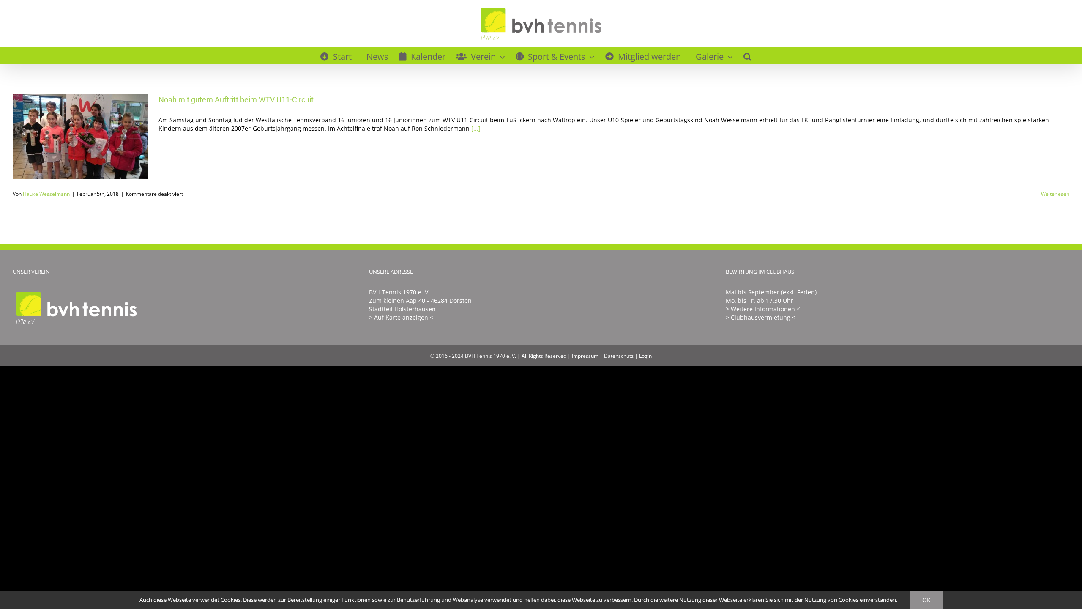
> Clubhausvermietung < (760, 317)
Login (645, 355)
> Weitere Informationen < (763, 309)
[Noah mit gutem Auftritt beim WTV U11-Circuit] (80, 136)
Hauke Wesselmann (46, 194)
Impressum (585, 355)
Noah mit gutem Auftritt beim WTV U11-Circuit (68, 136)
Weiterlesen (1055, 194)
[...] (476, 128)
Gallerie (92, 136)
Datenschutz (619, 355)
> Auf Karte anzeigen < (401, 317)
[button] (747, 55)
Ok (926, 600)
